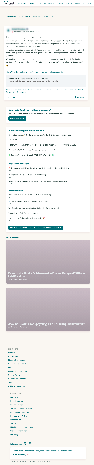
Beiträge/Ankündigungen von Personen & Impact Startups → (35, 228)
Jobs (10, 382)
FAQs (10, 368)
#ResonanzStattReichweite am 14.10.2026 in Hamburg (29, 196)
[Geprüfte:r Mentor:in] (27, 29)
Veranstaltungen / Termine (21, 409)
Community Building (20, 90)
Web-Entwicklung (19, 92)
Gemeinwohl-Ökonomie (54, 90)
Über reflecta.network (17, 364)
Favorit (80, 97)
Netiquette (14, 462)
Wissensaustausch (17, 420)
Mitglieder (14, 397)
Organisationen (16, 405)
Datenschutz (31, 462)
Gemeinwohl (40, 90)
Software (9, 92)
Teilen (13, 97)
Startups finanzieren (18, 431)
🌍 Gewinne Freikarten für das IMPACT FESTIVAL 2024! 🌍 (31, 156)
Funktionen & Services (17, 371)
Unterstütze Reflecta (17, 379)
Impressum (22, 462)
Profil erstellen (17, 118)
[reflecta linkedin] (25, 444)
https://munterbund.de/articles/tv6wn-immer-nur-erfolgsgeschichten (35, 72)
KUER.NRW (12, 140)
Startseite (12, 353)
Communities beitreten (19, 412)
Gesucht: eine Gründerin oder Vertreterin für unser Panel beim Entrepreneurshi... (38, 183)
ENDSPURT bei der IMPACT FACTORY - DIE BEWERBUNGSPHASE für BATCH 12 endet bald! (43, 145)
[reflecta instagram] (30, 444)
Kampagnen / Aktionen (19, 416)
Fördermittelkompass (17, 360)
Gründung (81, 90)
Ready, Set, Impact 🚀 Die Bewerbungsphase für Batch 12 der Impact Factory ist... (39, 135)
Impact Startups (17, 401)
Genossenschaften (70, 90)
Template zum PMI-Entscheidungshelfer (23, 213)
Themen (13, 423)
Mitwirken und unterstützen (21, 427)
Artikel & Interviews (16, 386)
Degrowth (31, 90)
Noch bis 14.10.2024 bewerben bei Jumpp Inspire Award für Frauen (33, 150)
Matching (14, 435)
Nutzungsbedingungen (44, 462)
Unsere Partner (14, 375)
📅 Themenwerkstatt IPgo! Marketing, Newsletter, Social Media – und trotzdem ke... (40, 169)
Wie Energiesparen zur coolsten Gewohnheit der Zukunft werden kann (35, 208)
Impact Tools (13, 356)
